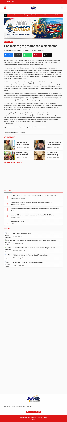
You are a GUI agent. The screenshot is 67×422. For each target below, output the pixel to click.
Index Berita (7, 406)
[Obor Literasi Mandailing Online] (8, 235)
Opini (38, 15)
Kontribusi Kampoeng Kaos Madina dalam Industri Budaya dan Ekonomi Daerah (33, 196)
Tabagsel (26, 15)
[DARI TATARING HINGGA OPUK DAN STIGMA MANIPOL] (8, 264)
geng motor (11, 127)
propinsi (39, 127)
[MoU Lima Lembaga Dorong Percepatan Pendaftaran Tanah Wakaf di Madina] (8, 242)
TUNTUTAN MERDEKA (17, 221)
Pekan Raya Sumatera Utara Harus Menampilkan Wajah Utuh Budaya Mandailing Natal (35, 208)
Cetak (42, 50)
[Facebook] (27, 412)
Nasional (10, 15)
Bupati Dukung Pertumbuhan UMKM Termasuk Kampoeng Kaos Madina (31, 202)
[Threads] (33, 412)
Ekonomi (33, 15)
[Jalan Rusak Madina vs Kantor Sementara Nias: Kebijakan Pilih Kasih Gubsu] (39, 145)
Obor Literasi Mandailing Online (22, 233)
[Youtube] (36, 412)
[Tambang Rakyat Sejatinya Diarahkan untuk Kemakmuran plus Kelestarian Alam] (9, 145)
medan (24, 127)
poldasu (29, 127)
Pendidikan (44, 15)
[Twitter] (39, 412)
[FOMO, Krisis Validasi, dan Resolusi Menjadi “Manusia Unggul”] (8, 256)
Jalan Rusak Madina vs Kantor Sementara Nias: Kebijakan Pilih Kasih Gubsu (32, 215)
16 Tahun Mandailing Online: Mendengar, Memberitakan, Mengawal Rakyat (34, 248)
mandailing (18, 127)
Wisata (51, 15)
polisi (34, 127)
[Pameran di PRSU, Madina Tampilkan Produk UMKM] (9, 155)
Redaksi (13, 406)
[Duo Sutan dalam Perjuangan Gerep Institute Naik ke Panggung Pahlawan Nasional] (39, 155)
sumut (44, 127)
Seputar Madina (20, 198)
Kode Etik (29, 406)
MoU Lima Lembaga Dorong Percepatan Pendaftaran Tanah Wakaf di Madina (34, 240)
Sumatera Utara (18, 15)
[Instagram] (30, 412)
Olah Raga (57, 15)
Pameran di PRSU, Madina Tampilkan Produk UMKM (22, 155)
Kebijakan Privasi (21, 406)
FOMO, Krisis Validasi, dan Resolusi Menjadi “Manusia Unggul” (30, 255)
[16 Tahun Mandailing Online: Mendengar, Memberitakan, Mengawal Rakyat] (8, 249)
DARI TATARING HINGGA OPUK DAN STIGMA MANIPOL (29, 262)
